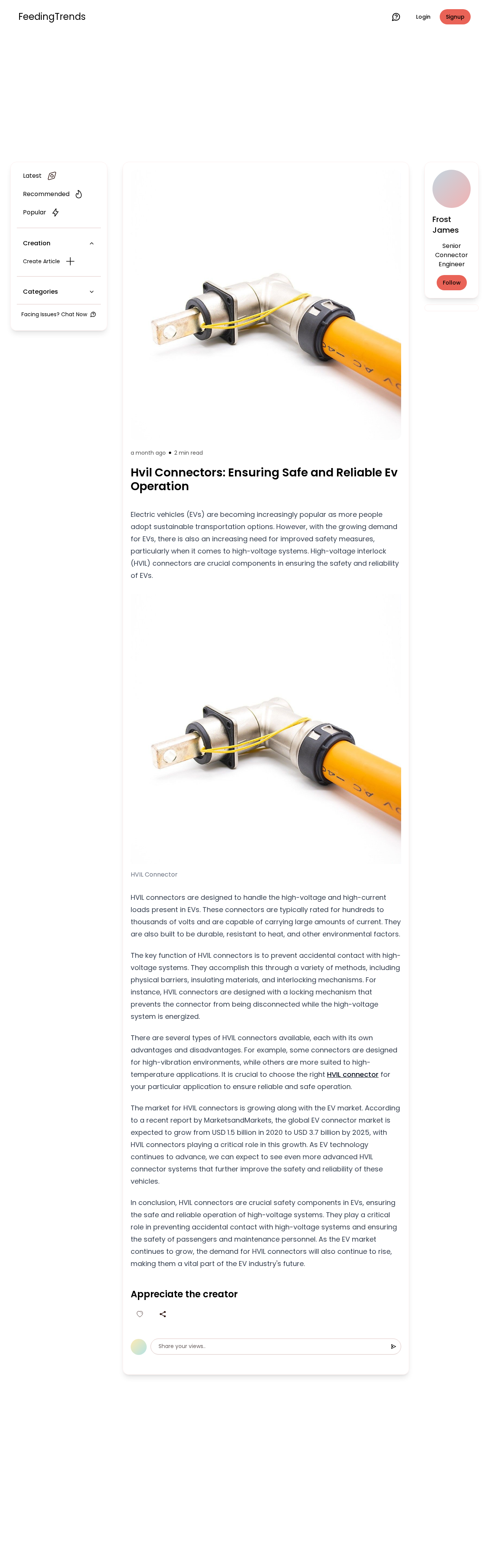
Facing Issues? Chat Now (54, 314)
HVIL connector (353, 1074)
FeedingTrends (52, 17)
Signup (455, 17)
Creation (36, 243)
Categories (40, 291)
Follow (452, 282)
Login (423, 17)
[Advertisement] (244, 96)
